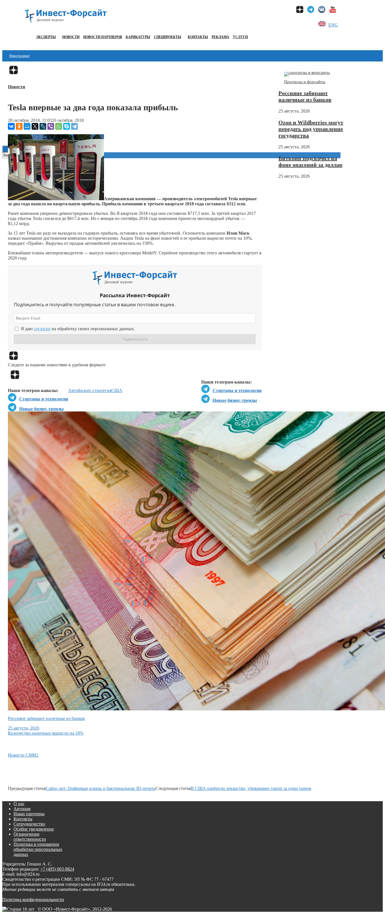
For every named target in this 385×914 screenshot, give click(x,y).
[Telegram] (74, 126)
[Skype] (66, 126)
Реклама (220, 37)
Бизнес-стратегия (94, 390)
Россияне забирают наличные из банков (304, 96)
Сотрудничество (29, 824)
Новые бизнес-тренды (235, 400)
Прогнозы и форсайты (304, 82)
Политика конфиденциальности (33, 899)
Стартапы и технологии (237, 390)
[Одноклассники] (19, 126)
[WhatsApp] (58, 126)
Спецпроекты (167, 37)
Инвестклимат (19, 56)
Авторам (22, 808)
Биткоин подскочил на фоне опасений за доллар (310, 161)
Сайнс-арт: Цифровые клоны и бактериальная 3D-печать (100, 788)
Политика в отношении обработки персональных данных (38, 849)
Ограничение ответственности (30, 837)
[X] (35, 126)
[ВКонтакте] (11, 126)
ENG (333, 25)
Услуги (240, 37)
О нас (19, 803)
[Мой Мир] (27, 126)
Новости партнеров (102, 37)
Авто (73, 390)
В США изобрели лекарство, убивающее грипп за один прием (251, 788)
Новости (70, 37)
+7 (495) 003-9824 (57, 869)
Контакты (198, 37)
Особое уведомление (34, 829)
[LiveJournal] (42, 126)
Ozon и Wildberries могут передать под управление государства (310, 128)
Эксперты (46, 37)
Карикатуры (138, 37)
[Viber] (50, 126)
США (116, 390)
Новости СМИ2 (23, 755)
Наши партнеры (29, 813)
